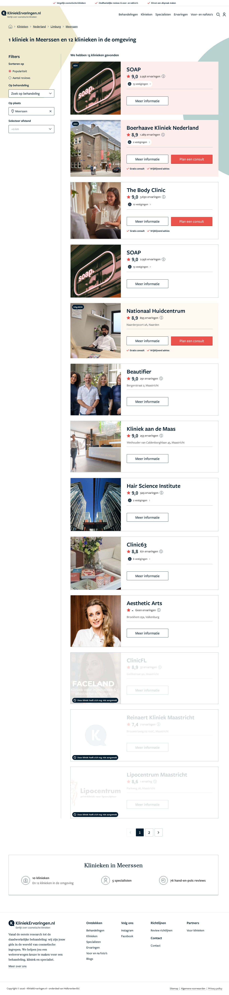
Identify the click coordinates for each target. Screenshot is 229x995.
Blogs (89, 959)
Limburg (56, 26)
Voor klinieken (195, 930)
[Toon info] (163, 76)
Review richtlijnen (161, 930)
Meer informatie (147, 100)
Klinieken (146, 14)
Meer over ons (17, 966)
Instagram (127, 930)
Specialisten (163, 14)
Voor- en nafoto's (202, 14)
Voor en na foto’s (96, 953)
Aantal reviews (21, 78)
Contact (155, 945)
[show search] (218, 14)
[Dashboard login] (224, 14)
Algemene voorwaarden (193, 988)
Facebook (127, 936)
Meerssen (72, 26)
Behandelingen (128, 14)
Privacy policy (215, 988)
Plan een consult (192, 159)
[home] (21, 14)
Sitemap (174, 988)
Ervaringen (181, 14)
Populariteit (20, 71)
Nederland (39, 26)
